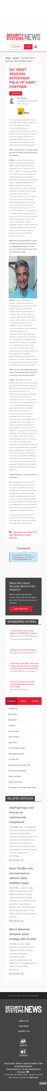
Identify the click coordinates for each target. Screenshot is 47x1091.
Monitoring (13, 714)
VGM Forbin (33, 1077)
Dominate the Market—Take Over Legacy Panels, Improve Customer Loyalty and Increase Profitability (24, 666)
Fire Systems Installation (18, 771)
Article (16, 58)
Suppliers (12, 725)
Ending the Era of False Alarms (23, 650)
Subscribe (16, 47)
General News (14, 737)
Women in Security (16, 782)
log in (20, 557)
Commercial (13, 709)
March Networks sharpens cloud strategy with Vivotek (22, 934)
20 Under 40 (13, 759)
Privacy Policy (10, 1063)
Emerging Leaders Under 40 (19, 765)
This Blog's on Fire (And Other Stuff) (22, 788)
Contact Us (23, 1031)
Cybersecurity (15, 93)
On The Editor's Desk (17, 748)
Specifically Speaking (16, 754)
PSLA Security (19, 535)
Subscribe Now (20, 609)
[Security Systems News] (23, 37)
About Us (23, 1021)
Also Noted (13, 742)
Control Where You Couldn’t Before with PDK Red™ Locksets (23, 632)
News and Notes (15, 776)
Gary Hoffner (28, 532)
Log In (28, 47)
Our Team (23, 1026)
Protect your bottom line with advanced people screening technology (22, 684)
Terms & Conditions (30, 1063)
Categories (11, 701)
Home (7, 58)
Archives (35, 701)
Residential (13, 720)
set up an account (21, 559)
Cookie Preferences (13, 1069)
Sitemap (19, 1063)
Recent (23, 701)
